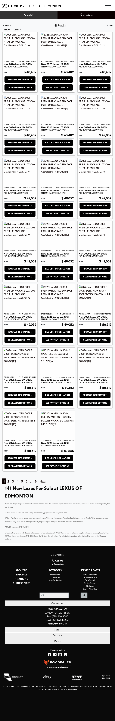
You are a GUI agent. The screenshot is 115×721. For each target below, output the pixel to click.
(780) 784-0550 (61, 620)
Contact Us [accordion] (56, 603)
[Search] (84, 595)
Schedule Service (90, 577)
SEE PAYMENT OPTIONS (20, 87)
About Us (21, 570)
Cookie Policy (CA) (90, 589)
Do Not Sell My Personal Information (78, 687)
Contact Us (9, 687)
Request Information (20, 79)
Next (43, 481)
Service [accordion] (56, 635)
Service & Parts (90, 570)
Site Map (53, 687)
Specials (21, 574)
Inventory (55, 570)
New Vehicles (55, 574)
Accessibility (23, 687)
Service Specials (90, 583)
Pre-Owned (55, 577)
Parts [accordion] (56, 641)
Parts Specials (90, 580)
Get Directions (58, 554)
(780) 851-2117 (60, 623)
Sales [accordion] (56, 629)
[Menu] (108, 6)
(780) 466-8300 (60, 616)
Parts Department (90, 574)
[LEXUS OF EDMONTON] (31, 5)
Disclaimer (90, 586)
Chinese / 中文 (21, 583)
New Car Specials (55, 580)
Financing (21, 579)
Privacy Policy (39, 687)
